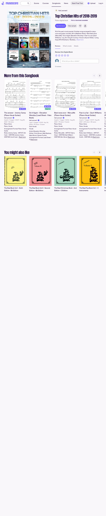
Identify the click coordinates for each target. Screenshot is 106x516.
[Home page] (10, 3)
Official (23, 109)
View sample (72, 26)
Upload (92, 3)
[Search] (28, 3)
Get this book (60, 26)
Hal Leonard (8, 118)
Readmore (22, 137)
